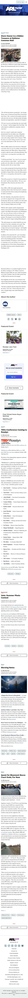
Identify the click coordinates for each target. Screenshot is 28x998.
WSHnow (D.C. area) (14, 984)
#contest (7, 645)
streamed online (17, 569)
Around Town (5, 32)
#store (19, 314)
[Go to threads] (19, 946)
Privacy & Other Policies (14, 958)
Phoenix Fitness (19, 742)
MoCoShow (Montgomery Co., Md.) (14, 974)
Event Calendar (14, 955)
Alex (12, 746)
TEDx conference (20, 445)
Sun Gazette (12, 719)
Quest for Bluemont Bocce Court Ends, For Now (13, 776)
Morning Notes (7, 667)
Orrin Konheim (6, 43)
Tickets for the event (6, 567)
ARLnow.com (6, 435)
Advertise (14, 948)
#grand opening (21, 750)
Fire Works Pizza (5, 614)
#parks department (6, 917)
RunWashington (14, 981)
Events (3, 426)
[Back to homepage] (4, 2)
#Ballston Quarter (11, 314)
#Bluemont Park (5, 915)
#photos (14, 645)
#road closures (21, 753)
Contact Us (14, 951)
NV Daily (9, 706)
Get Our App (20, 2)
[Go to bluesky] (22, 946)
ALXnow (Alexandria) (14, 970)
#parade (13, 753)
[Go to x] (5, 946)
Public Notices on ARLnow (14, 960)
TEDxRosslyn (4, 450)
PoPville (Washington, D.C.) (14, 977)
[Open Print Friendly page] (19, 319)
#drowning (4, 750)
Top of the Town (10, 452)
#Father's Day (12, 750)
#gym (3, 753)
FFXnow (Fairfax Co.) (14, 972)
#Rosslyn (18, 573)
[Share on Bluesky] (16, 319)
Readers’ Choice (14, 962)
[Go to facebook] (9, 946)
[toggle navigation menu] (26, 2)
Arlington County (12, 732)
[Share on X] (12, 319)
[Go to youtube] (16, 946)
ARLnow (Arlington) (14, 967)
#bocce (13, 915)
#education (10, 573)
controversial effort (6, 796)
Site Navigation (14, 965)
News (2, 664)
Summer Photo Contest (18, 607)
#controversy (20, 915)
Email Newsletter (14, 953)
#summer (20, 645)
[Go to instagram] (12, 946)
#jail (8, 753)
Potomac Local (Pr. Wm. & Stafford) (14, 979)
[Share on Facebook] (8, 319)
